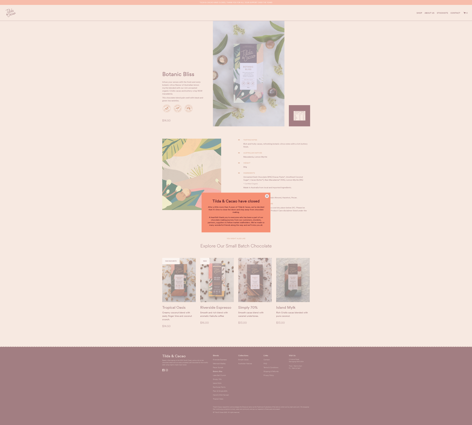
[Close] (267, 196)
